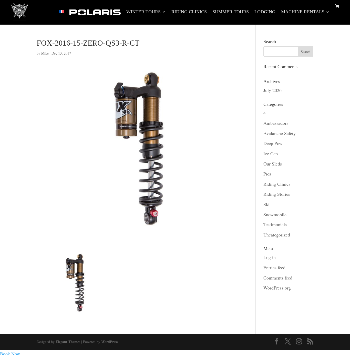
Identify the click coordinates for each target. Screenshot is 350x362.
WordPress (109, 341)
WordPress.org (277, 288)
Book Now (10, 353)
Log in (269, 257)
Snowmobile (274, 214)
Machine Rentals (302, 12)
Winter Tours (143, 12)
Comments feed (277, 278)
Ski (266, 204)
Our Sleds (272, 164)
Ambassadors (275, 123)
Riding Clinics (189, 12)
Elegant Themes (68, 341)
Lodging (264, 12)
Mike (45, 53)
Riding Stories (276, 194)
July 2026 (272, 90)
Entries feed (274, 267)
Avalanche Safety (279, 133)
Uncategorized (276, 235)
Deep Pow (272, 143)
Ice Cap (270, 153)
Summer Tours (230, 12)
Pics (267, 174)
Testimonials (275, 224)
